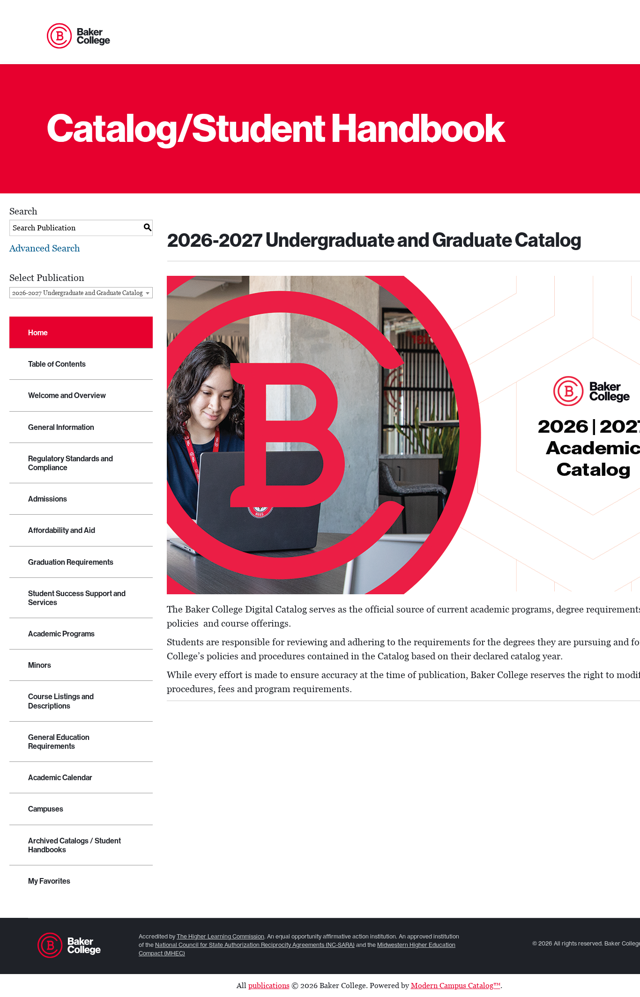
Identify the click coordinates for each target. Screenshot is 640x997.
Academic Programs (61, 633)
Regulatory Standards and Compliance (70, 463)
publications (269, 985)
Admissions (47, 499)
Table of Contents (57, 364)
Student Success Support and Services (77, 598)
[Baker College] (78, 36)
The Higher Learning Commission (220, 936)
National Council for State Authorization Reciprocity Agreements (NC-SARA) (255, 944)
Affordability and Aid (61, 530)
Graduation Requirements (70, 562)
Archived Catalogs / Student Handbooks (74, 845)
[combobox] (81, 292)
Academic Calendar (60, 777)
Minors (39, 665)
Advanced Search (44, 248)
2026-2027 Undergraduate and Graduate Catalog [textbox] (77, 292)
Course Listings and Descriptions (61, 701)
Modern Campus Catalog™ (455, 985)
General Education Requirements (58, 742)
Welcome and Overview (67, 395)
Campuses (45, 809)
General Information (61, 427)
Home (38, 332)
